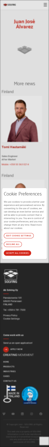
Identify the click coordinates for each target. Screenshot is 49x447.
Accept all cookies (17, 253)
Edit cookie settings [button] (18, 235)
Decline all (12, 244)
